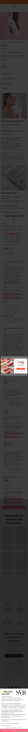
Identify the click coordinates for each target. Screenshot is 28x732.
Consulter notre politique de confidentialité (10, 723)
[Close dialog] (26, 359)
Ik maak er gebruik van (21, 368)
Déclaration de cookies (6, 725)
